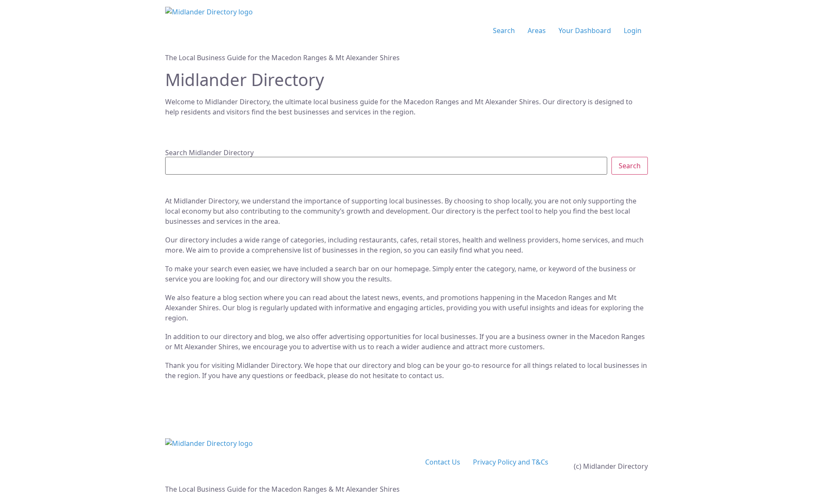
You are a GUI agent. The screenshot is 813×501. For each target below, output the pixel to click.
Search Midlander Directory (209, 152)
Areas (537, 30)
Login (633, 30)
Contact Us (442, 462)
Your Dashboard (585, 30)
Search (504, 30)
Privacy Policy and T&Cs (510, 462)
